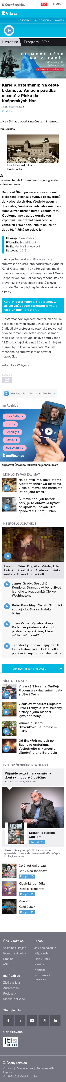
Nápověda (41, 953)
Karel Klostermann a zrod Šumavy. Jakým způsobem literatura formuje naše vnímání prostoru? (30, 306)
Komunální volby (14, 953)
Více (47, 42)
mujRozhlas (9, 405)
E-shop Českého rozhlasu (25, 765)
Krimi (9, 424)
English (7, 1072)
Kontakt (39, 970)
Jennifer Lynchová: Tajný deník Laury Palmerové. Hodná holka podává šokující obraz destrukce (37, 649)
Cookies (8, 1068)
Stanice (8, 959)
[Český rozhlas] (13, 4)
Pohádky (11, 432)
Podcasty (9, 993)
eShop (7, 964)
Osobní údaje (25, 1068)
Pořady (10, 440)
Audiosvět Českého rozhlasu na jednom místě (30, 465)
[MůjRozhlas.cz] (7, 129)
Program (25, 20)
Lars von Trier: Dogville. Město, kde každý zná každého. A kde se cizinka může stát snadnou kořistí (32, 570)
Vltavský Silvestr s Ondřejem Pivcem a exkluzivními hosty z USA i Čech (41, 690)
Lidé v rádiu (42, 959)
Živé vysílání (13, 447)
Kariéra (39, 964)
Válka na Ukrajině (14, 948)
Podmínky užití (45, 1068)
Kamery (59, 20)
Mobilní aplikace (14, 999)
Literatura (10, 42)
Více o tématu (15, 681)
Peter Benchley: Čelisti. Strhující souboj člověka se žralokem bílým (37, 609)
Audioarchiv (43, 20)
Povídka (7, 111)
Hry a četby (13, 416)
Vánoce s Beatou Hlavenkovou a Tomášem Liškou (38, 727)
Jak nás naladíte (45, 948)
